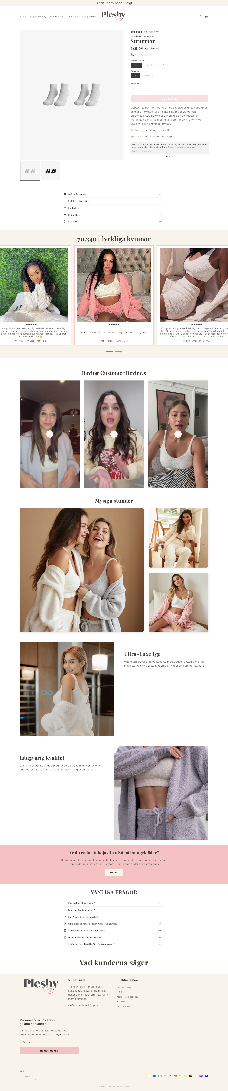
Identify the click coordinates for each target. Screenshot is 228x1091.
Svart (148, 76)
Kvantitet (135, 83)
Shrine (126, 1087)
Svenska (26, 1077)
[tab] (167, 156)
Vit (137, 76)
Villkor (120, 992)
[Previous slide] (109, 351)
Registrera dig (49, 1050)
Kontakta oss (123, 1007)
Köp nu (114, 872)
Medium (152, 66)
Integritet (121, 1002)
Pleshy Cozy (111, 1087)
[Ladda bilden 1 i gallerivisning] (30, 170)
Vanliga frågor (124, 987)
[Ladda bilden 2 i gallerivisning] (50, 170)
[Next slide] (118, 351)
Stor (166, 66)
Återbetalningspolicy (127, 997)
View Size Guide (143, 54)
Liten (138, 66)
